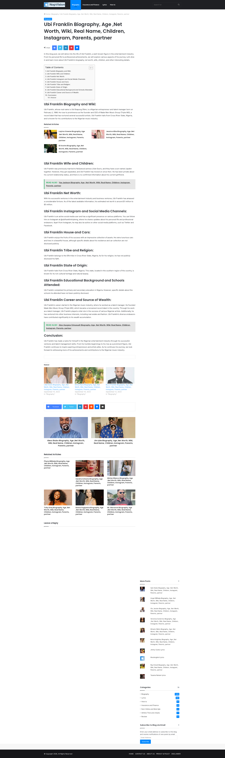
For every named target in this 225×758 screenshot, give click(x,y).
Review (144, 716)
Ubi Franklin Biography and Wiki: (59, 71)
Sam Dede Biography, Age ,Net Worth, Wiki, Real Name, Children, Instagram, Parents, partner (164, 590)
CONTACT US (140, 754)
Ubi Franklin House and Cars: (58, 82)
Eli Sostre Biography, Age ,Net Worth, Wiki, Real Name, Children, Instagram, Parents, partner (73, 148)
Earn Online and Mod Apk (150, 709)
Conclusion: (52, 95)
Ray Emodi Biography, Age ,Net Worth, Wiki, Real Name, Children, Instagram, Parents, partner (164, 667)
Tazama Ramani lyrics (158, 675)
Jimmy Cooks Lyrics (157, 650)
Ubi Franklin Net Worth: (56, 76)
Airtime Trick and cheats (150, 713)
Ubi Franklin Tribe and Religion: (58, 84)
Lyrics (105, 5)
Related (53, 97)
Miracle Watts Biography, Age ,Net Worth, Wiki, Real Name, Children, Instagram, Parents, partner (163, 631)
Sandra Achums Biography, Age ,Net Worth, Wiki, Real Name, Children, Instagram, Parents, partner (89, 482)
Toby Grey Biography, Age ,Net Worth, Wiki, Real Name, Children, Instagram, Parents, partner (57, 510)
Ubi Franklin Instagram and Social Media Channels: (66, 79)
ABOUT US (151, 754)
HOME (131, 754)
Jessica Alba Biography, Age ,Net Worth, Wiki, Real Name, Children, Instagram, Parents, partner (120, 134)
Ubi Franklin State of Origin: (57, 87)
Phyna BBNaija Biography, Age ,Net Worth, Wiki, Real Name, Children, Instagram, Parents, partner (57, 464)
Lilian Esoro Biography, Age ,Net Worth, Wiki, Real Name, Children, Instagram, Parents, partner (56, 387)
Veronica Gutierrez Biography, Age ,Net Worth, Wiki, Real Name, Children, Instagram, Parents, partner (164, 621)
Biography (75, 5)
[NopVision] (54, 4)
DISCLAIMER (175, 754)
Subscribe (145, 742)
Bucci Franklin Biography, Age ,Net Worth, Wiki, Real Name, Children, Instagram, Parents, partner (119, 387)
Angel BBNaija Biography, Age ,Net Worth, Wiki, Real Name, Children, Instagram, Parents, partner (163, 600)
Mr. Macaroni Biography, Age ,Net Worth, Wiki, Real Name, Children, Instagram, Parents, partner (120, 510)
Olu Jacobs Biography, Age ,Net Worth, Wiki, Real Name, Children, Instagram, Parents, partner (164, 611)
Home (47, 14)
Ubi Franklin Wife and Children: (58, 74)
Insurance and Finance (91, 5)
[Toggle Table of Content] (89, 68)
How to (112, 5)
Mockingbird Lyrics (157, 657)
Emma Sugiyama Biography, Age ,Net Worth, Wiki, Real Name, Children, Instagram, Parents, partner (89, 510)
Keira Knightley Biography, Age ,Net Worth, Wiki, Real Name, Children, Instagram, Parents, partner (163, 641)
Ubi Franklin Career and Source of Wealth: (63, 92)
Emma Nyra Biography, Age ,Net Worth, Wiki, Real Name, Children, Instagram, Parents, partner (87, 387)
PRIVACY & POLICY (163, 754)
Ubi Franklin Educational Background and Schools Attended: (69, 90)
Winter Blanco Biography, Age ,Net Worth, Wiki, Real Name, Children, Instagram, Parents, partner (120, 481)
